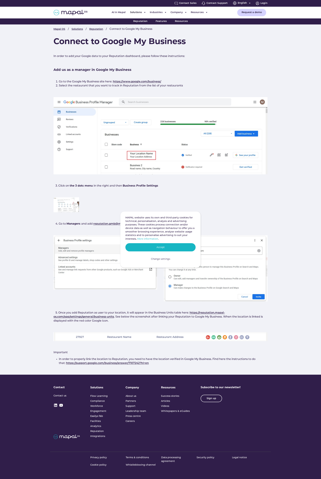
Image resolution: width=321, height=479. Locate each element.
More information (147, 238)
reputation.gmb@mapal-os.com (115, 224)
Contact (59, 387)
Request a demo (252, 12)
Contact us (60, 396)
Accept (160, 247)
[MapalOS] (70, 13)
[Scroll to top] (314, 472)
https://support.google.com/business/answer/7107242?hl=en (107, 363)
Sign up (211, 398)
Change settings (160, 258)
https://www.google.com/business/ (137, 81)
